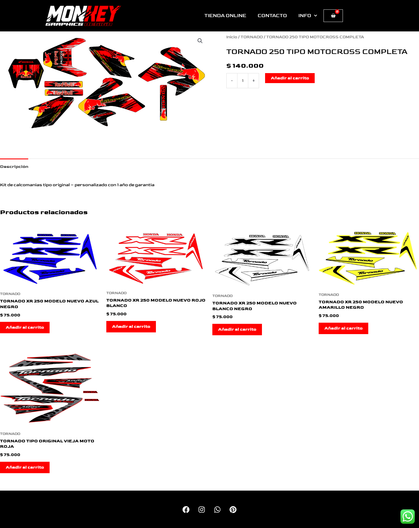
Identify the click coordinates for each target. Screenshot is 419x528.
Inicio (231, 37)
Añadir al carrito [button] (25, 327)
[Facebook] (186, 509)
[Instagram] (201, 509)
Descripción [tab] (14, 166)
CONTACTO (272, 16)
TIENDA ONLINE (225, 16)
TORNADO (252, 37)
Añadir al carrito (290, 78)
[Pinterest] (233, 509)
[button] (200, 41)
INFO (304, 16)
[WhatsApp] (217, 509)
